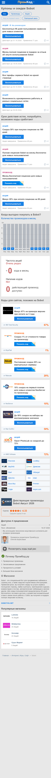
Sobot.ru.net (7, 603)
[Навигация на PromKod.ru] (3, 2)
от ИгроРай (8, 350)
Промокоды (15, 14)
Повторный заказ (30, 18)
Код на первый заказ (11, 18)
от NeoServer (8, 403)
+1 (48, 40)
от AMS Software (10, 454)
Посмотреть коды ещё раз (22, 549)
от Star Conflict (9, 429)
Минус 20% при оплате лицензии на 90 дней (23, 199)
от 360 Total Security (11, 325)
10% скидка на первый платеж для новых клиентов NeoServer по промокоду (29, 390)
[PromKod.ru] (26, 2)
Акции (27, 14)
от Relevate (8, 376)
